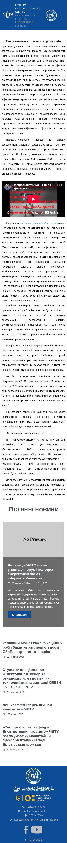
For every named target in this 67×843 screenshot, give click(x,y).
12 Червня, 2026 (15, 656)
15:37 (44, 583)
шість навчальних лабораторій (38, 223)
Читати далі (19, 614)
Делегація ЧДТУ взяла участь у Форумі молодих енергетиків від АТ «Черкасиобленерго (30, 571)
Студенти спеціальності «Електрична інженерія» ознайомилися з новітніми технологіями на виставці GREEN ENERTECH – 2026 (32, 678)
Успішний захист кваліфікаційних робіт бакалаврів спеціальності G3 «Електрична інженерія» (33, 647)
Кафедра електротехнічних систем (27, 8)
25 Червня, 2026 (21, 583)
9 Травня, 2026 (14, 714)
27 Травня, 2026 (15, 691)
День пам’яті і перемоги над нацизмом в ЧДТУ (27, 706)
